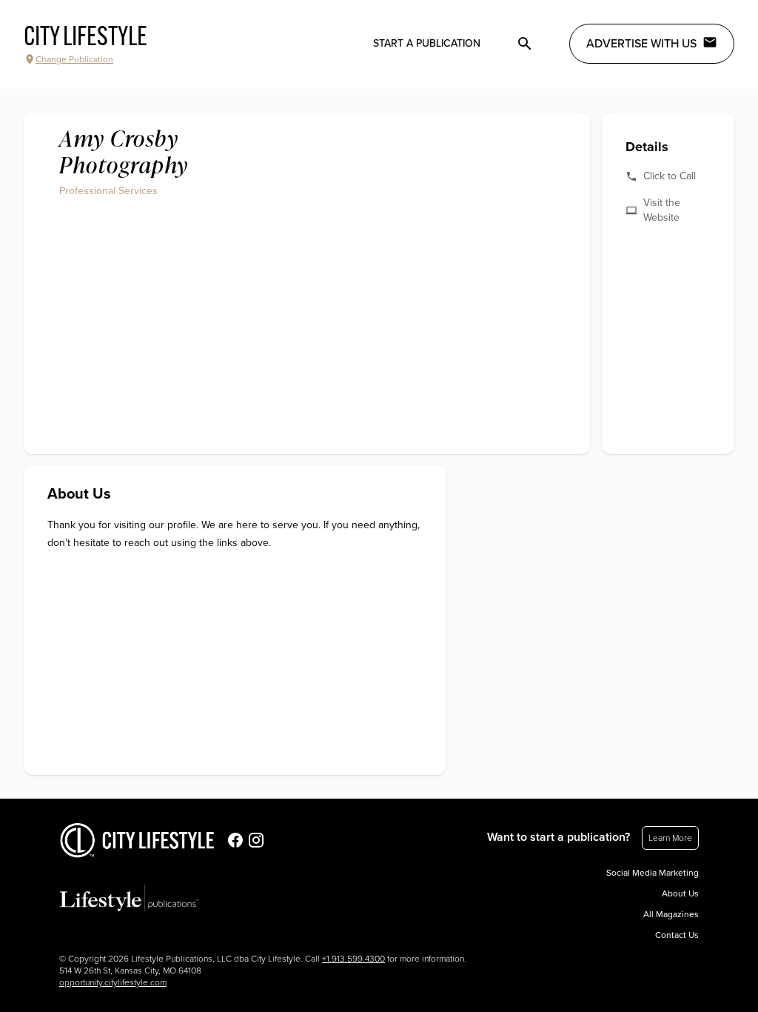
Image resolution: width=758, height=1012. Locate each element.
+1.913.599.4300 (353, 958)
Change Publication (74, 59)
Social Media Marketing (652, 873)
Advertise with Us (641, 43)
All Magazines (671, 914)
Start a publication (426, 43)
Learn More (670, 838)
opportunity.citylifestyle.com (113, 982)
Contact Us (677, 935)
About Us (680, 893)
